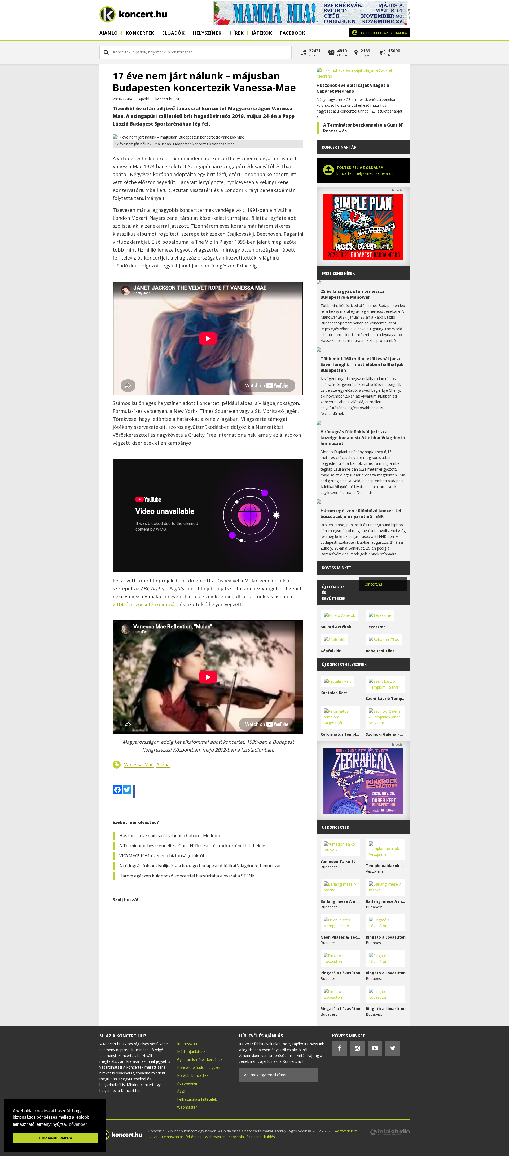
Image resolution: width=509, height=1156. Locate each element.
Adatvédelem (188, 1083)
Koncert (184, 1067)
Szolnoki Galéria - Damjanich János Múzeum (386, 734)
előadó (198, 1067)
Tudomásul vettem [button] (55, 1138)
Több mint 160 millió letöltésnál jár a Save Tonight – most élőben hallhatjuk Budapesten (362, 364)
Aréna (163, 764)
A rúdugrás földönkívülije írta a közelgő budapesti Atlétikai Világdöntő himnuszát (200, 865)
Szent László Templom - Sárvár (386, 698)
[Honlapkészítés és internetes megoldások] (390, 1134)
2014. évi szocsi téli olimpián (145, 604)
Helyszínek (206, 33)
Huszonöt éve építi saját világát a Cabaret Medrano (170, 835)
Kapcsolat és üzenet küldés (251, 1136)
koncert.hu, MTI (168, 98)
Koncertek (140, 33)
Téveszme (376, 626)
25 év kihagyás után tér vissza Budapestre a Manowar (353, 294)
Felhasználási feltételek (197, 1099)
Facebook (292, 33)
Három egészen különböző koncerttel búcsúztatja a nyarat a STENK (187, 875)
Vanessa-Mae (139, 764)
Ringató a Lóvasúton (386, 937)
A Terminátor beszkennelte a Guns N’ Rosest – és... (363, 128)
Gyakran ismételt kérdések (199, 1059)
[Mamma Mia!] (310, 23)
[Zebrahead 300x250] (363, 812)
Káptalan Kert (334, 692)
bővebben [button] (78, 1124)
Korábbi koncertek (192, 1075)
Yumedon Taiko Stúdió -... (341, 861)
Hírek (236, 33)
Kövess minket (337, 567)
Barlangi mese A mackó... (341, 901)
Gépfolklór (331, 650)
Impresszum (187, 1043)
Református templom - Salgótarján (341, 734)
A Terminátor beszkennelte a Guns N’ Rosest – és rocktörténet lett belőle (192, 845)
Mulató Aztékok (336, 626)
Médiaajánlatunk (191, 1051)
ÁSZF (181, 1091)
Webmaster (187, 1107)
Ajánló (108, 33)
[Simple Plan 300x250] (363, 258)
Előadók (173, 33)
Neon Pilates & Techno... (341, 937)
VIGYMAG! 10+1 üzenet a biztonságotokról (161, 855)
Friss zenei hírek (338, 273)
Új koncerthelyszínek (344, 664)
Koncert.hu (372, 584)
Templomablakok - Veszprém (386, 865)
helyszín (213, 1067)
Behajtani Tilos (380, 650)
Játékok (262, 33)
